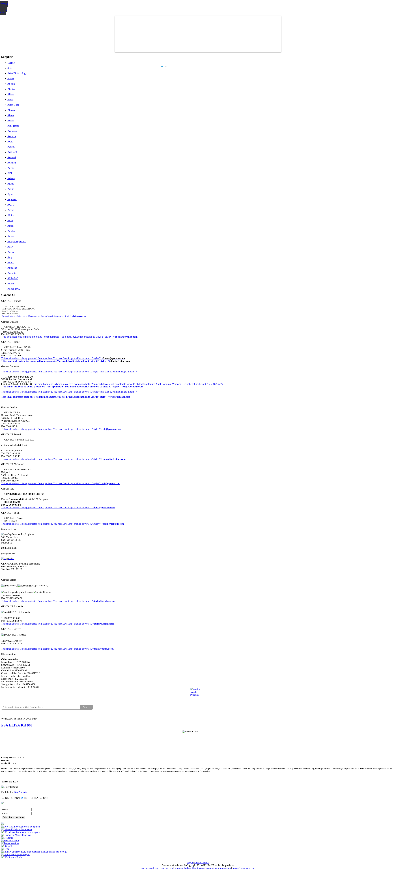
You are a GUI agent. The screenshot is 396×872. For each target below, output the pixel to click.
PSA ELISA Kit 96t (16, 725)
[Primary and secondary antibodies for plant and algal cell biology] (34, 851)
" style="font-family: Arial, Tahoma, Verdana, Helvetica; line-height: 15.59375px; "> (179, 384)
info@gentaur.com (79, 316)
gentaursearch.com (150, 868)
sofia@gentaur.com (126, 336)
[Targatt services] (10, 843)
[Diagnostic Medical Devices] (16, 835)
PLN (36, 798)
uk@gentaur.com (112, 429)
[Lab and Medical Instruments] (16, 829)
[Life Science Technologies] (15, 854)
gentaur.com (167, 868)
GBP (7, 798)
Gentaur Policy (201, 862)
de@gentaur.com (133, 386)
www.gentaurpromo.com (218, 868)
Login (190, 862)
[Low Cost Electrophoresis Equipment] (20, 826)
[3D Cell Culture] (10, 840)
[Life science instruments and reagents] (20, 832)
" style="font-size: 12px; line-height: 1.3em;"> (114, 391)
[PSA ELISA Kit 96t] (9, 787)
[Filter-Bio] (7, 846)
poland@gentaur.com (114, 459)
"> (93, 623)
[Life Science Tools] (11, 857)
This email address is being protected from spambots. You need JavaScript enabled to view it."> (37, 316)
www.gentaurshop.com (243, 868)
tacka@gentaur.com (104, 601)
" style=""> (97, 358)
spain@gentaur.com (113, 523)
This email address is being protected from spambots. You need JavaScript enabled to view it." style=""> (58, 336)
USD (45, 798)
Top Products (20, 792)
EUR (26, 798)
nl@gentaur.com (111, 483)
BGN (17, 798)
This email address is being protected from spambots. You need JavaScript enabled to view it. (46, 358)
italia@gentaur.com (104, 507)
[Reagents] (7, 837)
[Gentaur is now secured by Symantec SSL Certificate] (198, 694)
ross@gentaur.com (120, 396)
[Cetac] (5, 849)
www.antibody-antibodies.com (189, 868)
